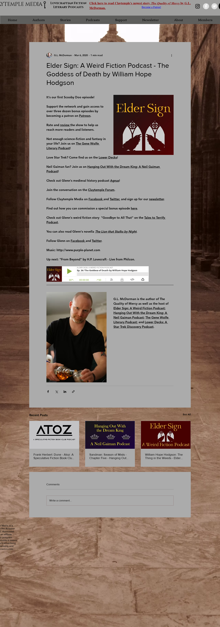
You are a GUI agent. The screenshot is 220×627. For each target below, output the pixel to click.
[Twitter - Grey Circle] (214, 6)
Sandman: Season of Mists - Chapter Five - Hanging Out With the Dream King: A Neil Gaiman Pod (108, 456)
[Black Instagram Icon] (198, 6)
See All (187, 414)
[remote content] (97, 274)
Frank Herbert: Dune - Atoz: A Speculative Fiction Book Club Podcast (54, 456)
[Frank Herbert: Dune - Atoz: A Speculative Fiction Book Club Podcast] (54, 435)
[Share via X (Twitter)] (56, 391)
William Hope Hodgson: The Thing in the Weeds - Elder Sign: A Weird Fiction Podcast (165, 456)
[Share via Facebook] (48, 391)
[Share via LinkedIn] (65, 391)
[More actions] (171, 55)
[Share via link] (73, 391)
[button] (38, 20)
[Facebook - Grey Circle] (206, 6)
